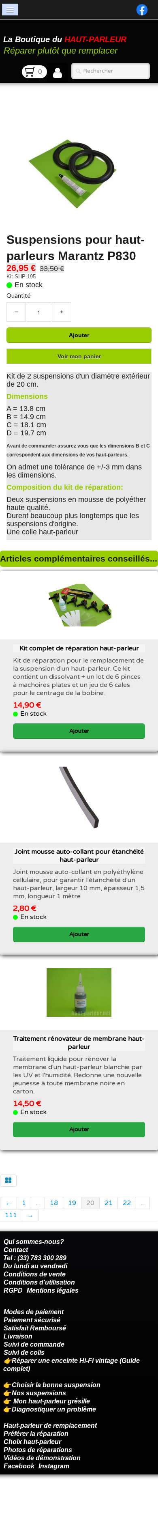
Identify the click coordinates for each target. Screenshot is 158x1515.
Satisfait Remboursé (35, 1328)
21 (109, 1203)
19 (72, 1203)
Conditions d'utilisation (39, 1282)
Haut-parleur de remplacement (50, 1425)
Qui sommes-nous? (34, 1241)
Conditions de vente (35, 1274)
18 (54, 1203)
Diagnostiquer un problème (54, 1409)
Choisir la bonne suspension (56, 1385)
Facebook (19, 1466)
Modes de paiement (34, 1311)
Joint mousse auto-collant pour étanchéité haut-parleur (79, 856)
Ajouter (79, 335)
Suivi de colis (24, 1352)
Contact (16, 1249)
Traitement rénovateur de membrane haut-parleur (79, 1043)
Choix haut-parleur (33, 1441)
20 (90, 1203)
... (38, 1203)
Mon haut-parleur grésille (51, 1401)
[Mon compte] (57, 73)
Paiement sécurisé (32, 1320)
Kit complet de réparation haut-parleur (79, 648)
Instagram (53, 1466)
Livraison (18, 1336)
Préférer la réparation (36, 1433)
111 (11, 1215)
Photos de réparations (38, 1449)
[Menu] (10, 9)
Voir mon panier (79, 356)
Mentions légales (53, 1290)
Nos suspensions (39, 1393)
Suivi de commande (34, 1344)
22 (127, 1203)
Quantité (18, 296)
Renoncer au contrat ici (38, 1495)
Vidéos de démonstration (42, 1458)
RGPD (13, 1290)
